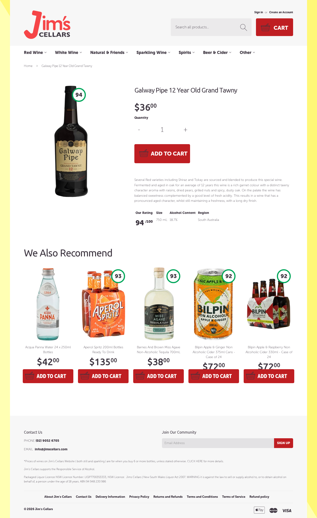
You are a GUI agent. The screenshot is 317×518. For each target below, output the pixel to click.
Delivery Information (110, 496)
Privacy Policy (139, 496)
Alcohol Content (183, 213)
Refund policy (259, 496)
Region (203, 213)
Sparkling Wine (152, 52)
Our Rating (144, 213)
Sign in (258, 12)
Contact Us (83, 496)
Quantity (141, 118)
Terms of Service (233, 496)
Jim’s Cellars (44, 509)
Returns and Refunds (168, 496)
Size (159, 213)
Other (246, 52)
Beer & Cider (216, 52)
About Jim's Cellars (58, 496)
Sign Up (283, 443)
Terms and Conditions (202, 496)
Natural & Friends (108, 52)
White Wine (67, 52)
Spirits (185, 52)
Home (28, 66)
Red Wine (34, 52)
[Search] (245, 27)
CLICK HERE (195, 461)
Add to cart (51, 376)
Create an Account (281, 12)
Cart (281, 27)
